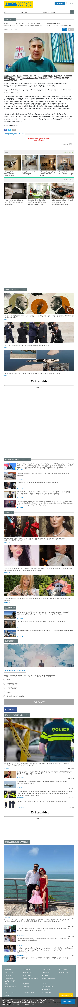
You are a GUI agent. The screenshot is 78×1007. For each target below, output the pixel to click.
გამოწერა (59, 3)
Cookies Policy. (29, 1004)
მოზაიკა (9, 512)
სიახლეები (24, 12)
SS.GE (6, 152)
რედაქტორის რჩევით (15, 290)
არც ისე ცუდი (12, 688)
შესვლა (71, 3)
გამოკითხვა (10, 641)
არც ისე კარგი (12, 684)
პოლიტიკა (10, 19)
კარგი (9, 679)
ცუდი (9, 692)
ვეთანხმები (67, 1001)
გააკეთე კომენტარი (67, 144)
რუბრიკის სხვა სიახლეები (17, 460)
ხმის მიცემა (39, 702)
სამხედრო (10, 608)
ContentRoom (66, 180)
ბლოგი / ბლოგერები (49, 12)
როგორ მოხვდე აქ (68, 152)
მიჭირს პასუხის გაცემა (15, 696)
